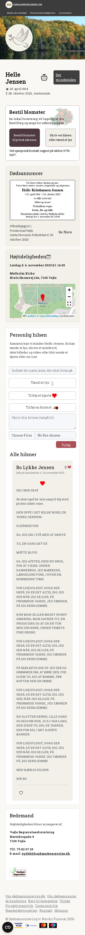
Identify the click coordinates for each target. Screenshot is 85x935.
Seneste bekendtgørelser (43, 13)
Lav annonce (65, 13)
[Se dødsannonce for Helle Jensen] (42, 200)
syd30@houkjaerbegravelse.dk (46, 853)
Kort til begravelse (43, 901)
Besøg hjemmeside (24, 862)
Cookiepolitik (46, 906)
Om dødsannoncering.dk (25, 896)
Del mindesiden (66, 77)
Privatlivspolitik (19, 906)
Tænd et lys (40, 382)
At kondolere (15, 901)
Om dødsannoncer (62, 896)
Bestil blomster (24, 137)
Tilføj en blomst (39, 407)
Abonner (61, 910)
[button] (42, 297)
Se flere (65, 232)
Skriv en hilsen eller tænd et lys (60, 137)
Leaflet (30, 316)
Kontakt (46, 910)
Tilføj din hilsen (66, 445)
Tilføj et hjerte (40, 395)
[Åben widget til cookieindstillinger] (7, 927)
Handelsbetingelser (21, 910)
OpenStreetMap (49, 316)
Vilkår (65, 901)
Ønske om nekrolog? (17, 13)
